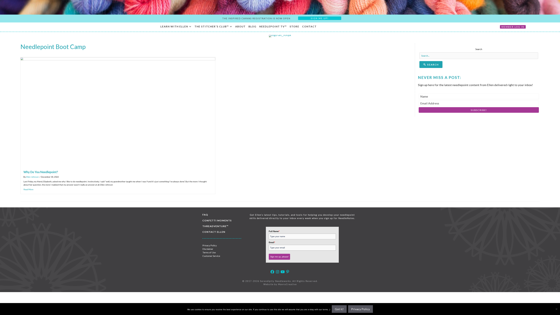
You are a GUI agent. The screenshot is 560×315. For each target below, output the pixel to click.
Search (478, 49)
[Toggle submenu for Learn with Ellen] (190, 26)
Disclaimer (207, 248)
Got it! (339, 309)
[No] (556, 309)
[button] (430, 64)
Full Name (274, 231)
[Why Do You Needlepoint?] (118, 59)
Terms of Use (209, 252)
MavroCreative (287, 284)
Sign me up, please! (279, 257)
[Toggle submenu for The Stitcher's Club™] (231, 26)
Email (272, 242)
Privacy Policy (209, 245)
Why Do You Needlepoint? (40, 172)
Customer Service (211, 255)
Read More (28, 189)
